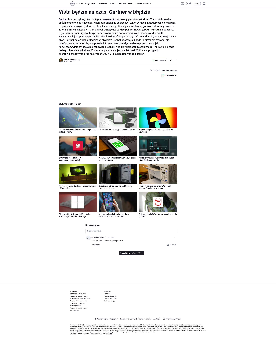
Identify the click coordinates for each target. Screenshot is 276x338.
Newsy (113, 3)
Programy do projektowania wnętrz (80, 298)
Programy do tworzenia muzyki (79, 296)
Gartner (63, 19)
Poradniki (107, 294)
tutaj (110, 333)
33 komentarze (160, 60)
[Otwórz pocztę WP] (182, 3)
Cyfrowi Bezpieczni (143, 3)
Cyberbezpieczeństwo (110, 298)
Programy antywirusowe (77, 303)
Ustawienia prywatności (171, 319)
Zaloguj (196, 3)
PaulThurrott (151, 29)
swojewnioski (111, 19)
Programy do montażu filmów (78, 301)
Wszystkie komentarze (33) (130, 253)
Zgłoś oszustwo (125, 3)
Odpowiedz (96, 245)
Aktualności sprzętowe (110, 296)
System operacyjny (109, 301)
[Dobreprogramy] (87, 3)
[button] (188, 3)
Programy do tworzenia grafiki (79, 308)
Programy (103, 3)
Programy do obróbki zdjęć (78, 294)
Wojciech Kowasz (70, 59)
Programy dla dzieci (76, 305)
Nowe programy (74, 310)
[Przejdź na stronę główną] (72, 5)
